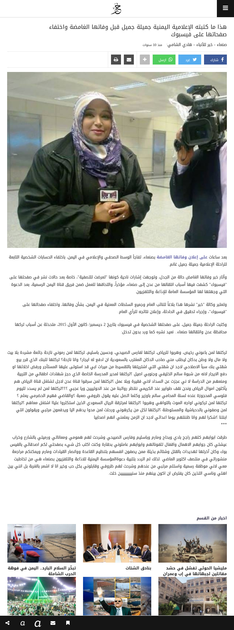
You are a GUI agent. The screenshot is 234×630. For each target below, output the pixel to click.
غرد (188, 60)
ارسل (163, 60)
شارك (215, 60)
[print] (116, 60)
